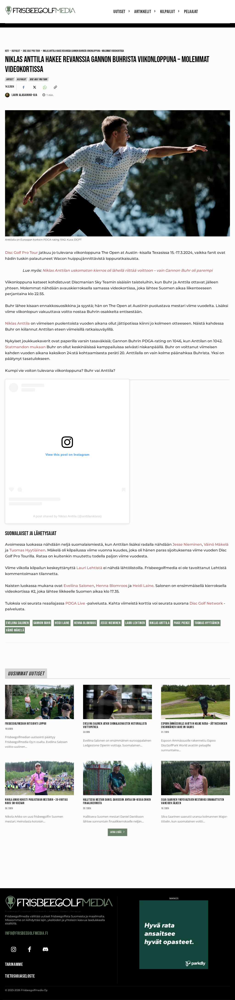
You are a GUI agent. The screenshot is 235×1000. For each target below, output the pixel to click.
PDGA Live (75, 603)
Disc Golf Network (206, 603)
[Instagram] (13, 950)
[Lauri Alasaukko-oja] (8, 95)
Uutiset (9, 79)
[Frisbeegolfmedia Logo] (41, 10)
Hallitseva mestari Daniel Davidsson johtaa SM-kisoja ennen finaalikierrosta (117, 801)
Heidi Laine (143, 586)
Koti (7, 51)
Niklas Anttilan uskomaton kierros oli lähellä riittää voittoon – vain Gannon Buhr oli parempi (127, 270)
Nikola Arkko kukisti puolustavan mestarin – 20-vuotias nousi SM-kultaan (36, 801)
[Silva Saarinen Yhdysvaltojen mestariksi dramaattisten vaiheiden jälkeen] (195, 778)
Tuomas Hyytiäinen (27, 550)
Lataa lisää (116, 832)
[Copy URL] (55, 87)
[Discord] (45, 950)
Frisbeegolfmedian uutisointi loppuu (25, 724)
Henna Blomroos (111, 586)
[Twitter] (34, 87)
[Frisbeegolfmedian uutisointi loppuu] (39, 702)
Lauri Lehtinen (135, 623)
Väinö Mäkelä (216, 544)
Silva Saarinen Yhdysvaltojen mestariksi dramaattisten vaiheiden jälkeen (192, 801)
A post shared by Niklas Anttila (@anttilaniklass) (67, 516)
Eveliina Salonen (79, 586)
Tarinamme (14, 964)
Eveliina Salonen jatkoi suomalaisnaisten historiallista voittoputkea (115, 725)
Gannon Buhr (42, 623)
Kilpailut (16, 51)
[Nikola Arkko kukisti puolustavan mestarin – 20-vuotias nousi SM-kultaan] (39, 778)
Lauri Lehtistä (89, 568)
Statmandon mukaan (25, 347)
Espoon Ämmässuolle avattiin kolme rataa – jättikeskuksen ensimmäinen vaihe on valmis (194, 725)
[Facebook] (23, 87)
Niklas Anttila (17, 323)
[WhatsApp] (44, 87)
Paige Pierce (182, 623)
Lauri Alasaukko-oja (24, 95)
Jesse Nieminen (187, 544)
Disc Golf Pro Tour (31, 51)
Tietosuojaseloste (20, 976)
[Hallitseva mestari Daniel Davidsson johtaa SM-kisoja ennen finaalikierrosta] (117, 778)
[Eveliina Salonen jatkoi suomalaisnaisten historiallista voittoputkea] (117, 702)
